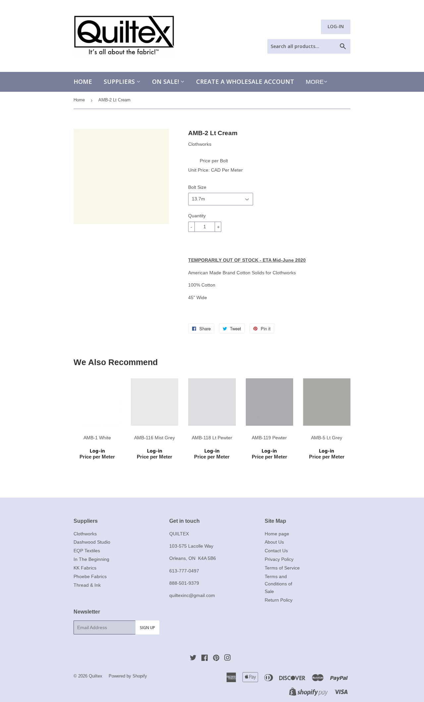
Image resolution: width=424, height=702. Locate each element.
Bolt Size (197, 187)
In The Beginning (91, 559)
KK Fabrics (85, 567)
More (315, 82)
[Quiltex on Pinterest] (216, 658)
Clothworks (85, 533)
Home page (277, 533)
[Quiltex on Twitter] (193, 658)
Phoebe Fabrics (90, 576)
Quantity (197, 215)
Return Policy (278, 600)
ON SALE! (166, 81)
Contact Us (276, 550)
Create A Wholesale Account (245, 81)
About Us (274, 542)
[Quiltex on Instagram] (227, 658)
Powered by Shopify (128, 676)
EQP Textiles (87, 550)
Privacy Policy (279, 559)
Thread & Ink (87, 585)
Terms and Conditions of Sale (278, 584)
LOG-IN (336, 26)
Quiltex (95, 676)
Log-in (97, 451)
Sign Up (147, 627)
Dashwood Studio (92, 542)
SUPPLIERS (120, 81)
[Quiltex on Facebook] (204, 658)
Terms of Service (282, 567)
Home (83, 81)
